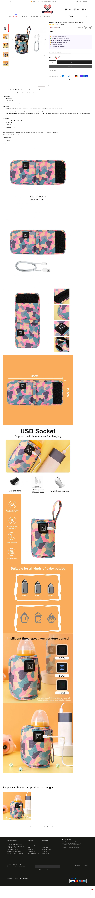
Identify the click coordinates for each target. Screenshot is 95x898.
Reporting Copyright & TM (33, 853)
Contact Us (30, 849)
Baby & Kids (16, 16)
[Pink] (59, 57)
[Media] (44, 55)
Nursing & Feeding (70, 79)
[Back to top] (92, 893)
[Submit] (86, 16)
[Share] (85, 27)
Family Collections (34, 16)
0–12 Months (58, 79)
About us (44, 845)
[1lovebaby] (47, 9)
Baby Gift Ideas (24, 16)
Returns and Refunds (46, 849)
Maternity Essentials (44, 16)
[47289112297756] (29, 40)
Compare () (78, 1)
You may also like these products (38, 827)
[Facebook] (8, 1)
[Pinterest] (10, 1)
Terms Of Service (45, 853)
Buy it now (70, 66)
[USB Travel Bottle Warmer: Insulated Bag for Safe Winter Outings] (6, 37)
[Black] (55, 57)
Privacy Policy (44, 851)
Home (10, 16)
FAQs (29, 847)
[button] (12, 39)
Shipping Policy (45, 847)
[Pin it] (90, 27)
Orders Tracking (31, 845)
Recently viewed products (58, 827)
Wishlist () (85, 1)
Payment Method (31, 851)
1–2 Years (64, 79)
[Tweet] (88, 27)
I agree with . (48, 869)
